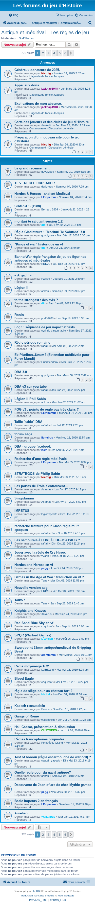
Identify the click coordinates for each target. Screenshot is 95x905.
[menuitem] (13, 15)
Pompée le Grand (52, 742)
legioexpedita (49, 514)
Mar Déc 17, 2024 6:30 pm (73, 235)
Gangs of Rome (26, 716)
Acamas (46, 489)
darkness (47, 186)
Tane (44, 580)
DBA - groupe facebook (32, 446)
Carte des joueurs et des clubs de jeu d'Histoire (51, 122)
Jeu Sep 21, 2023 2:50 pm (69, 278)
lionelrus (47, 437)
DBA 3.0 (20, 372)
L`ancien (47, 638)
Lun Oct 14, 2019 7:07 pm (67, 568)
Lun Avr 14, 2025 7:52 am (69, 73)
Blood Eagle (24, 678)
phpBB (36, 891)
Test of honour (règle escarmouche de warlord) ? (52, 757)
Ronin (19, 315)
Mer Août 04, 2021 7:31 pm (75, 412)
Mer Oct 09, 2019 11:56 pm (67, 580)
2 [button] (43, 53)
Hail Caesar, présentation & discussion (44, 727)
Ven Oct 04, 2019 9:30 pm (69, 591)
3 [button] (48, 53)
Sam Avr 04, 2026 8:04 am (75, 197)
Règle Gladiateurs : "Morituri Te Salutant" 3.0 (49, 232)
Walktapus (48, 816)
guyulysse (47, 171)
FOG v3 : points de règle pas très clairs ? (46, 409)
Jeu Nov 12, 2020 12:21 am (73, 125)
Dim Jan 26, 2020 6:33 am (70, 144)
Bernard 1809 (49, 209)
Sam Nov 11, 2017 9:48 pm (75, 804)
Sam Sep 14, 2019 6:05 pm (72, 626)
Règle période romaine (32, 342)
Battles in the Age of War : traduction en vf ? (49, 577)
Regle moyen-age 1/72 (31, 666)
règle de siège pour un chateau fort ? (43, 691)
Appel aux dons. (27, 85)
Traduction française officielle (37, 895)
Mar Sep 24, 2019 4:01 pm (71, 614)
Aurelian (21, 813)
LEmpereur (48, 197)
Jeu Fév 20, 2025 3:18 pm (65, 224)
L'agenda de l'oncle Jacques (46, 76)
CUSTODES (49, 730)
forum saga (23, 434)
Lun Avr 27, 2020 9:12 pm (70, 489)
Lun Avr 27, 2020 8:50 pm (70, 501)
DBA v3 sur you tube (30, 386)
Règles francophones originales (39, 739)
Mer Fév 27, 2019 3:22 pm (71, 681)
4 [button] (54, 53)
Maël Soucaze (66, 895)
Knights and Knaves (30, 610)
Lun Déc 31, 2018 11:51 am (70, 694)
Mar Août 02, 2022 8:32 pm (67, 345)
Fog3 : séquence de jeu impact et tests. (45, 327)
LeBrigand (47, 669)
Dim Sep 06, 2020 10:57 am (67, 449)
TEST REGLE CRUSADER (34, 183)
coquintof (46, 626)
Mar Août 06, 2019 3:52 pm (72, 638)
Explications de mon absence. (38, 103)
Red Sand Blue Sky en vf (33, 623)
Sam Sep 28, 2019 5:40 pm (67, 603)
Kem (44, 449)
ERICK (45, 263)
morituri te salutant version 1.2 (38, 221)
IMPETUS (21, 511)
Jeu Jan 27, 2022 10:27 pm (68, 389)
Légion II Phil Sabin (30, 399)
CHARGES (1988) (27, 206)
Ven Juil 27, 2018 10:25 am (74, 719)
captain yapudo (50, 760)
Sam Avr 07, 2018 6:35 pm (68, 775)
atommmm (48, 654)
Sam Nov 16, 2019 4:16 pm (68, 533)
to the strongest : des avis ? (36, 300)
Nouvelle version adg (31, 588)
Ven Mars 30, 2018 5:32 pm (68, 791)
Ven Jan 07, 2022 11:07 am (68, 402)
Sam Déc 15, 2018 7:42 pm (69, 709)
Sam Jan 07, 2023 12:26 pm (66, 303)
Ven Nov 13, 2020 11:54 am (73, 437)
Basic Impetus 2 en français (36, 801)
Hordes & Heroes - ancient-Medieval (42, 194)
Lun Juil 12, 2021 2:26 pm (67, 425)
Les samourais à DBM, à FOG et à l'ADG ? (47, 540)
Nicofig (46, 73)
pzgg (44, 568)
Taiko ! (19, 600)
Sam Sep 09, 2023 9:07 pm (68, 291)
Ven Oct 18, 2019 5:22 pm (68, 555)
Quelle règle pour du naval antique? (42, 772)
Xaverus (46, 614)
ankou (45, 291)
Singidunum (24, 498)
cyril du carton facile (53, 330)
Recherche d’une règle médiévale (40, 459)
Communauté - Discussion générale (51, 128)
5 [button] (60, 53)
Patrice (45, 278)
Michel (45, 694)
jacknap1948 (49, 88)
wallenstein (48, 719)
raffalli (44, 345)
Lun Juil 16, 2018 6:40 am (75, 730)
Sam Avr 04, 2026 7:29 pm (72, 186)
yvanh (45, 555)
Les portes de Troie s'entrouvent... (41, 486)
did (43, 224)
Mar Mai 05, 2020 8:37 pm (75, 462)
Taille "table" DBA (28, 422)
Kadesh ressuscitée (29, 706)
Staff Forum (26, 38)
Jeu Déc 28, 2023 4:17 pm (69, 263)
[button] (70, 53)
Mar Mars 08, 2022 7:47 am (74, 375)
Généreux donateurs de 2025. (37, 70)
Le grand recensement (31, 168)
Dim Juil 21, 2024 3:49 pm (64, 247)
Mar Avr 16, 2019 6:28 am (72, 669)
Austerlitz (47, 125)
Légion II (21, 287)
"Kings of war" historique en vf (38, 244)
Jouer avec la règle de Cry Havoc (40, 552)
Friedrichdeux (49, 362)
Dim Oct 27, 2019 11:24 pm (68, 543)
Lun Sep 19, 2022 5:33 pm (72, 318)
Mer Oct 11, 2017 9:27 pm (74, 816)
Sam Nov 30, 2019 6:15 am (73, 171)
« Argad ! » (22, 275)
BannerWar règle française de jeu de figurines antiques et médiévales (50, 258)
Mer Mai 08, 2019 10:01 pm (75, 654)
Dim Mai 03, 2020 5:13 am (70, 477)
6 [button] (65, 53)
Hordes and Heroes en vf (33, 565)
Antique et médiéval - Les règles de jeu (45, 32)
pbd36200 (47, 318)
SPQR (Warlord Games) (32, 635)
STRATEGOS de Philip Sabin (37, 474)
